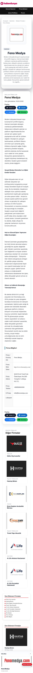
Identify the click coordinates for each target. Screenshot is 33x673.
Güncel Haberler (10, 9)
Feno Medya (9, 615)
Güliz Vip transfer (11, 599)
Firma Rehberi (23, 9)
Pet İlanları (9, 613)
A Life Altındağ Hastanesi (13, 611)
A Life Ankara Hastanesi (12, 607)
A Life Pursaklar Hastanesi (13, 609)
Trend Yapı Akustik (11, 605)
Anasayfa (5, 21)
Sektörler (12, 21)
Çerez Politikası (13, 13)
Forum (23, 13)
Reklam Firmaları (20, 21)
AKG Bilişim (9, 616)
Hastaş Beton (9, 601)
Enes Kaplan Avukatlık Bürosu (14, 603)
